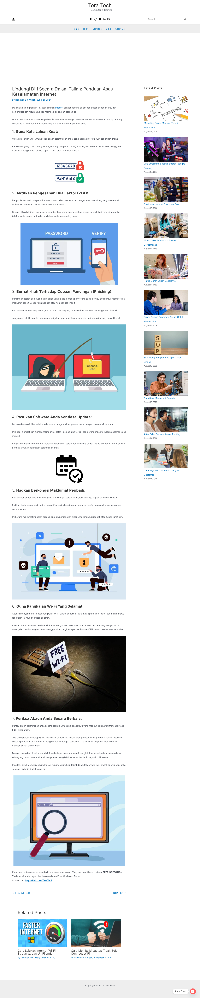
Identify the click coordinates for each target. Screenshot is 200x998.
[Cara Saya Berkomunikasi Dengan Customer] (166, 456)
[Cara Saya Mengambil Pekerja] (166, 383)
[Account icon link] (13, 19)
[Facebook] (91, 19)
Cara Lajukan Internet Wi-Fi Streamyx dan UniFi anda (37, 952)
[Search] (185, 19)
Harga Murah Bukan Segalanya (160, 280)
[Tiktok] (95, 19)
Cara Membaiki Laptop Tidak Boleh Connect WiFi (95, 952)
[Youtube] (100, 19)
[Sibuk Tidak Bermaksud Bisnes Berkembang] (166, 225)
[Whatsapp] (104, 19)
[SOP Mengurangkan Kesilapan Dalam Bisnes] (166, 343)
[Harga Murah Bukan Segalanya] (166, 266)
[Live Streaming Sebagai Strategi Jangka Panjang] (166, 149)
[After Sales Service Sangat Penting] (166, 419)
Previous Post (21, 892)
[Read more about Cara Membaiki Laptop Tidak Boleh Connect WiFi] (96, 932)
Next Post (119, 892)
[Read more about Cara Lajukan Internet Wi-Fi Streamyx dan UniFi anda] (42, 932)
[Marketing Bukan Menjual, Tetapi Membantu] (166, 108)
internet (59, 107)
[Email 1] (108, 19)
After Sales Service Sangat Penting (162, 434)
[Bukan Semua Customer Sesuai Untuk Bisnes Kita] (166, 302)
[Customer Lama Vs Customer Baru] (166, 189)
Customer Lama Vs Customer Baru (162, 204)
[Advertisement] (100, 55)
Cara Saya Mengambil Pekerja (159, 398)
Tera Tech (100, 5)
